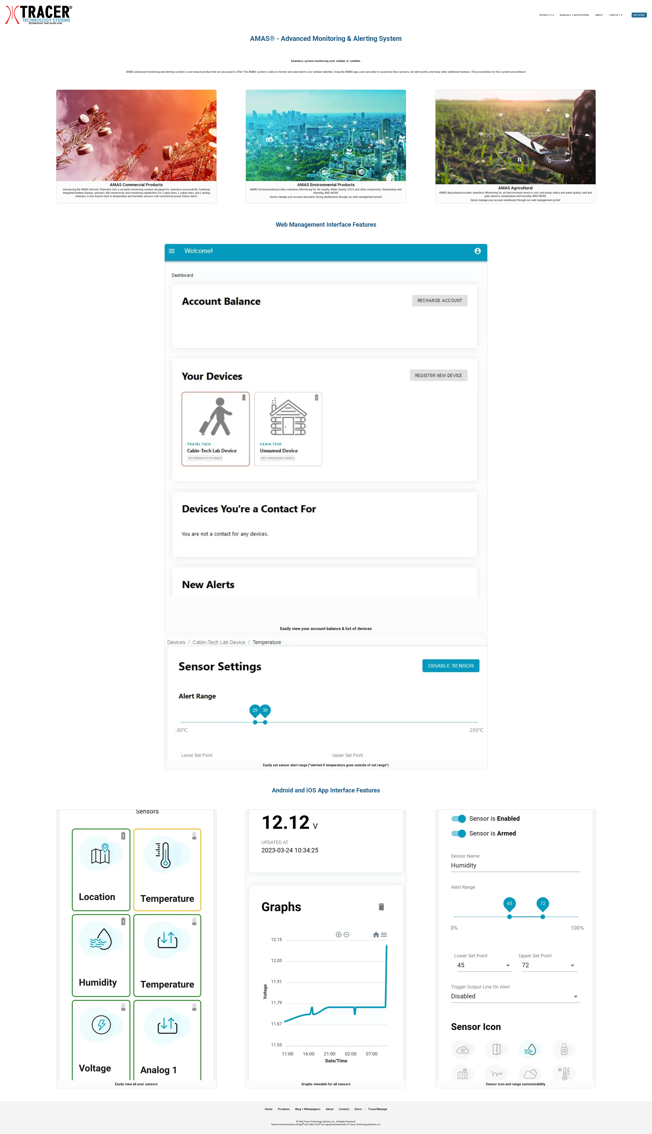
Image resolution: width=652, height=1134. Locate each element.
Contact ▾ (615, 14)
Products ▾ (546, 14)
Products (284, 1109)
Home (269, 1109)
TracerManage (377, 1109)
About (599, 14)
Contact (344, 1109)
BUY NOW (639, 14)
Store (358, 1109)
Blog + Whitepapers (307, 1109)
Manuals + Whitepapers (574, 14)
